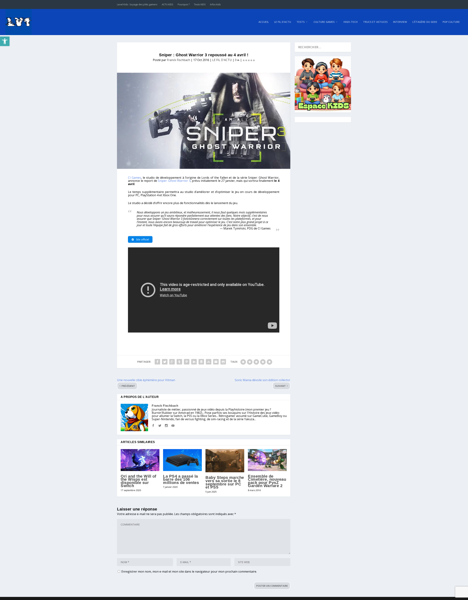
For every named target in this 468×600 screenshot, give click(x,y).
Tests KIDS (200, 4)
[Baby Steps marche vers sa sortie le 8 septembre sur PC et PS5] (224, 460)
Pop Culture (451, 22)
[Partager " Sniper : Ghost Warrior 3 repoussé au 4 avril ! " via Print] (223, 361)
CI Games (134, 178)
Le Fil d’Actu (282, 22)
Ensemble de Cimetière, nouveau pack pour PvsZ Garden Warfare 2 (267, 481)
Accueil (263, 22)
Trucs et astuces (375, 22)
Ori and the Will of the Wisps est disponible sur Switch (138, 481)
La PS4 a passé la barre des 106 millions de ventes (181, 479)
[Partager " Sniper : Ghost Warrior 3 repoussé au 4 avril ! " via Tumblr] (179, 361)
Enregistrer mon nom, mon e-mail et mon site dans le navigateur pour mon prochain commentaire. (189, 571)
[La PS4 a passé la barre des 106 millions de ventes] (182, 460)
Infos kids (215, 4)
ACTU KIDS (167, 4)
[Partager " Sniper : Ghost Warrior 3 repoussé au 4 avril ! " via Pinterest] (186, 361)
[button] (5, 41)
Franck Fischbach (178, 60)
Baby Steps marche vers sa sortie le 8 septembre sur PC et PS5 (224, 482)
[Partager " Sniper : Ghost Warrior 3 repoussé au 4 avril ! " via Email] (216, 361)
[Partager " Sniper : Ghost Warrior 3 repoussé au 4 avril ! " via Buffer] (201, 361)
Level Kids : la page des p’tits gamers (137, 4)
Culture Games (324, 22)
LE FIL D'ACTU (222, 60)
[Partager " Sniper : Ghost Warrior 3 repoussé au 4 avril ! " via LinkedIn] (194, 361)
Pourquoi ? (184, 4)
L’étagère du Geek (424, 22)
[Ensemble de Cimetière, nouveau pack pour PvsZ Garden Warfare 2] (267, 460)
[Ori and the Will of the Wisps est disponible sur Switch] (140, 460)
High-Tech (351, 22)
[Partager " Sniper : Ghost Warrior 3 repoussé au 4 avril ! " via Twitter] (164, 361)
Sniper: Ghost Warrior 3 (174, 181)
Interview (400, 22)
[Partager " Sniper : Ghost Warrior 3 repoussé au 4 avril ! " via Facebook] (157, 361)
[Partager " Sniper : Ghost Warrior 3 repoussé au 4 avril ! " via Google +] (172, 361)
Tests (301, 22)
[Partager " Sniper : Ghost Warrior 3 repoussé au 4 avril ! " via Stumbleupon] (208, 361)
